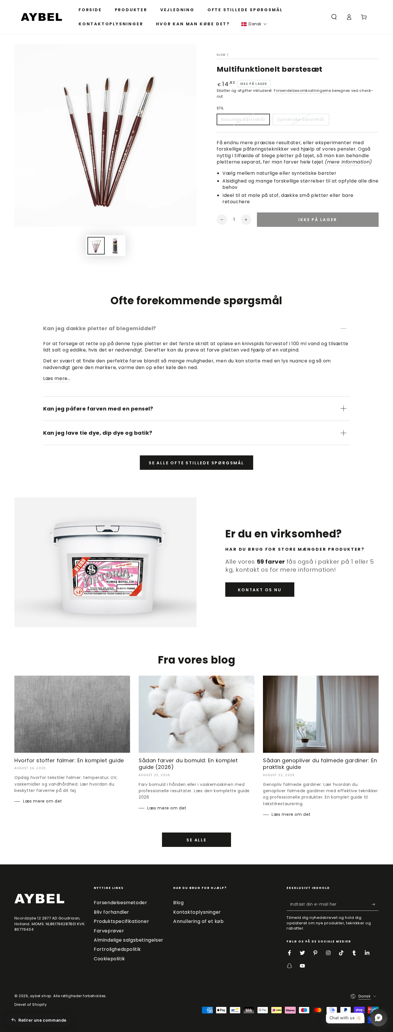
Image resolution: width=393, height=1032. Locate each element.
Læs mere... (57, 378)
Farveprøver (109, 931)
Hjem (221, 55)
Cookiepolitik (109, 958)
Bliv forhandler (111, 912)
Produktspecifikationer (121, 921)
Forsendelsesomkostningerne (302, 90)
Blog (178, 902)
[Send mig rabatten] (375, 904)
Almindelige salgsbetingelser (128, 940)
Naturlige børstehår (243, 119)
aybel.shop (40, 995)
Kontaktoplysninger (197, 912)
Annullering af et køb (198, 921)
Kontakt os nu (259, 590)
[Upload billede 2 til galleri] (115, 245)
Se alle (196, 840)
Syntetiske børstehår (301, 119)
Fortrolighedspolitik (117, 949)
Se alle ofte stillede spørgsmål (196, 463)
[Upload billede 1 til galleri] (96, 245)
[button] (254, 24)
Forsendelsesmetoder (120, 902)
